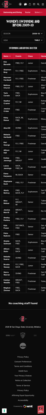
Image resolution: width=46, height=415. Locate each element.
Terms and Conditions (23, 366)
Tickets (25, 4)
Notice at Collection (23, 380)
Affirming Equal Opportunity (23, 395)
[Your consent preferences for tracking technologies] (4, 410)
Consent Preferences (23, 362)
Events (18, 56)
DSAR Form (23, 371)
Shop (30, 4)
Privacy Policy (23, 357)
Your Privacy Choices (23, 376)
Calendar (34, 4)
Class (30, 56)
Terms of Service (23, 385)
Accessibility (23, 400)
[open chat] (41, 409)
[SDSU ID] (20, 4)
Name (6, 56)
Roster (27, 12)
